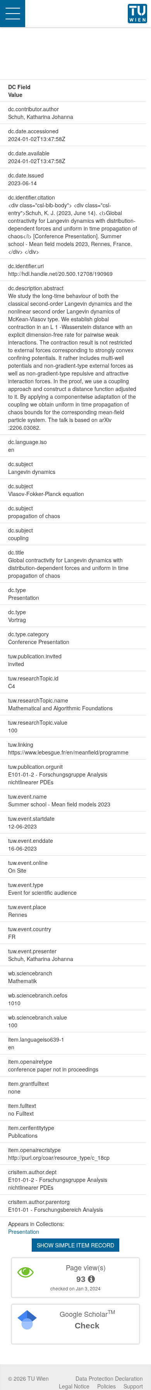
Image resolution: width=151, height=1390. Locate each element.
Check (87, 1325)
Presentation (23, 1231)
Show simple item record (75, 1245)
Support (133, 1386)
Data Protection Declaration (109, 1378)
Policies (106, 1386)
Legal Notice (74, 1386)
